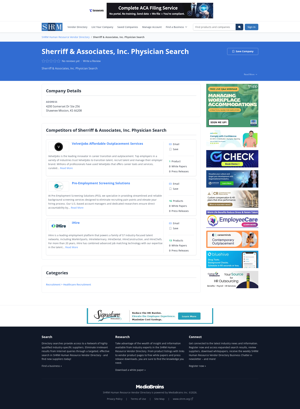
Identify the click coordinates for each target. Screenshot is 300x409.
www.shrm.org (182, 398)
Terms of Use (138, 398)
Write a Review (92, 61)
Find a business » (52, 366)
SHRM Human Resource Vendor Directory (66, 37)
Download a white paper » (130, 370)
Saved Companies (127, 27)
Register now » (197, 366)
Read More (66, 168)
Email (176, 144)
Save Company (244, 51)
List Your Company (102, 27)
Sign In (252, 27)
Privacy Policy (114, 398)
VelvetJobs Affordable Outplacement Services (107, 143)
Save (175, 149)
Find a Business (175, 27)
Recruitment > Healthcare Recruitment (68, 284)
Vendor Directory (77, 27)
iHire (76, 223)
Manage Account (152, 27)
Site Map (159, 398)
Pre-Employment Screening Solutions (101, 183)
